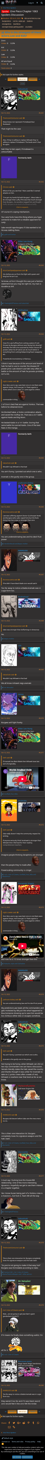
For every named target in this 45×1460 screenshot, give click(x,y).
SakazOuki (23, 89)
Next (32, 79)
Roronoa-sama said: (10, 512)
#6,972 (41, 825)
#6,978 (41, 1243)
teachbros (16, 24)
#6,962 (41, 182)
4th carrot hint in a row (32, 18)
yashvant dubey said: (11, 999)
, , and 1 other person (17, 1273)
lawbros (29, 21)
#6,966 (41, 507)
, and (19, 875)
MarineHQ (23, 1152)
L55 (19, 645)
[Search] (41, 2)
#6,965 (41, 458)
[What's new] (37, 2)
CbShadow (23, 310)
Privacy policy (30, 1441)
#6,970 (41, 718)
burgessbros (6, 21)
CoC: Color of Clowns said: (12, 1310)
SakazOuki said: (8, 463)
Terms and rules (17, 1441)
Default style (8, 1438)
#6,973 (41, 907)
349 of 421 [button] (22, 79)
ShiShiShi (22, 800)
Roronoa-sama (25, 1361)
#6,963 (41, 265)
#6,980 (41, 1385)
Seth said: (6, 758)
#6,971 (41, 753)
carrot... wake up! (19, 21)
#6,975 (41, 1046)
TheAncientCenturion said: (12, 118)
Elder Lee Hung (25, 241)
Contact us (6, 1441)
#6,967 (41, 575)
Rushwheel (23, 596)
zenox (21, 694)
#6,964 (41, 334)
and (10, 234)
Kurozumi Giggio (26, 883)
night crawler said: (9, 381)
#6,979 (41, 1305)
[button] (2, 2)
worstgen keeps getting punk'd (12, 27)
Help (39, 1441)
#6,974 (41, 994)
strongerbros (6, 24)
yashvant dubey (25, 483)
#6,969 (41, 670)
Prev (12, 79)
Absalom (6, 18)
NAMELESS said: (9, 1115)
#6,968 (41, 621)
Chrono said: (7, 187)
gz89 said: (6, 339)
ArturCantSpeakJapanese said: (14, 270)
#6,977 (41, 1176)
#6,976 (41, 1110)
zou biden (28, 27)
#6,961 (41, 113)
